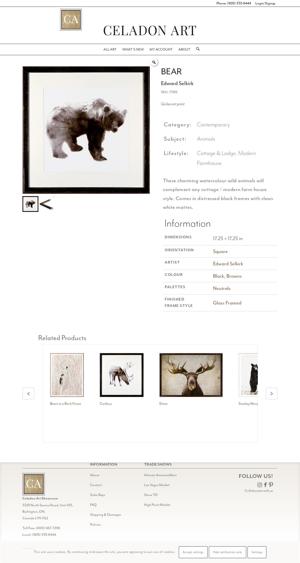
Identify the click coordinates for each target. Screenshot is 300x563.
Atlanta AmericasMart (160, 475)
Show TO (151, 495)
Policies (95, 524)
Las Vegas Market (157, 485)
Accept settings (193, 552)
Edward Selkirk (228, 264)
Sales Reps (97, 495)
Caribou (106, 403)
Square (220, 251)
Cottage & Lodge (216, 153)
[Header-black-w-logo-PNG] (150, 30)
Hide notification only (227, 552)
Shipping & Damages (105, 514)
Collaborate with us (259, 490)
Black (218, 276)
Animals (206, 139)
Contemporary (213, 124)
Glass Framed (227, 303)
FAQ (93, 505)
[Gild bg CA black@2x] (33, 484)
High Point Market (157, 505)
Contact (96, 485)
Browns (234, 276)
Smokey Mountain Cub (255, 403)
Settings (256, 552)
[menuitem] (110, 49)
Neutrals (222, 288)
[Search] (196, 49)
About (94, 475)
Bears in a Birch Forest (65, 403)
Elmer (163, 403)
